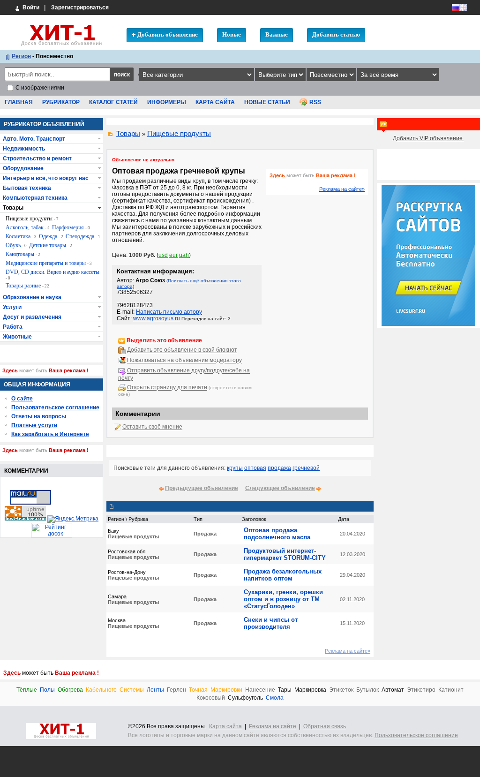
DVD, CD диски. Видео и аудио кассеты (52, 274)
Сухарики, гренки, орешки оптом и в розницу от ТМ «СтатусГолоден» (283, 599)
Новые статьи (267, 102)
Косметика (21, 236)
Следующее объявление (280, 488)
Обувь (16, 245)
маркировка (310, 690)
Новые (231, 34)
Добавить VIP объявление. (428, 138)
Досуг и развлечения (32, 317)
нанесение (260, 690)
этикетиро (421, 690)
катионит (451, 690)
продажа (279, 468)
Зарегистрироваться (80, 7)
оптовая (255, 468)
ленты (155, 690)
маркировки (226, 690)
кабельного (101, 690)
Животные (17, 336)
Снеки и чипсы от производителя (271, 623)
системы (132, 690)
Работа (12, 327)
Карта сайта (215, 102)
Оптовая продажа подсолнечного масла (277, 534)
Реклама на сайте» (342, 189)
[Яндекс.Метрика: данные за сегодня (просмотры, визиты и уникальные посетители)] (72, 519)
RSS (315, 102)
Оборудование (23, 168)
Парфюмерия (71, 227)
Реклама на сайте (272, 726)
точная (198, 690)
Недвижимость (24, 148)
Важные (276, 34)
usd (163, 255)
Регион (21, 56)
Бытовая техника (27, 188)
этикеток (341, 690)
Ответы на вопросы (38, 416)
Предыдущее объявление (201, 488)
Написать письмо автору (169, 312)
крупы (235, 468)
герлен (176, 690)
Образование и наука (32, 297)
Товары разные (27, 285)
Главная (19, 102)
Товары (128, 133)
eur (173, 255)
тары (285, 690)
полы (47, 690)
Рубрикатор (61, 102)
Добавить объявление (167, 34)
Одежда (51, 236)
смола (275, 698)
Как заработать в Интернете (50, 434)
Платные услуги (34, 425)
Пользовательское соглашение (55, 407)
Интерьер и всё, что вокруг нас (46, 178)
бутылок (367, 690)
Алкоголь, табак (28, 227)
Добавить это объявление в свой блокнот (182, 350)
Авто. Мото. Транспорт (34, 139)
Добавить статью (336, 34)
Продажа (205, 533)
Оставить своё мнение (152, 427)
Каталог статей (113, 102)
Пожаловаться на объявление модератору (184, 360)
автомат (393, 690)
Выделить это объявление (164, 340)
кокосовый (210, 698)
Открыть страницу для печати (167, 388)
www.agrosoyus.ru (156, 318)
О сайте (22, 398)
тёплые (26, 690)
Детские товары (50, 245)
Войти (30, 7)
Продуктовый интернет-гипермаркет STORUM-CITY (285, 554)
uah (184, 255)
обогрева (70, 690)
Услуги (12, 307)
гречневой (306, 468)
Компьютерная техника (35, 198)
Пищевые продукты (179, 133)
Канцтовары (23, 254)
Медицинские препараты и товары (49, 263)
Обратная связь (324, 726)
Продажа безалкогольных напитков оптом (283, 575)
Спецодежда (83, 236)
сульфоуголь (245, 698)
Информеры (166, 102)
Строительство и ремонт (37, 158)
